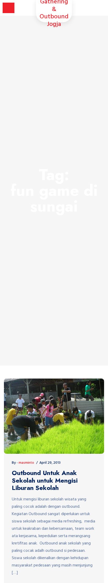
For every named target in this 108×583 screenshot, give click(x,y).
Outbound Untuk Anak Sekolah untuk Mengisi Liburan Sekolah (45, 480)
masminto (26, 463)
